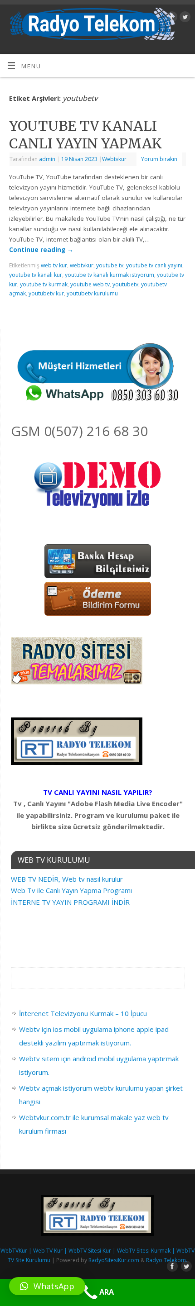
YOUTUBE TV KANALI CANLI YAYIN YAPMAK (85, 134)
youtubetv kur (46, 293)
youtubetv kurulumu (92, 293)
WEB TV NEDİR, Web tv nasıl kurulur (67, 878)
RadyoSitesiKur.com (113, 1260)
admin (47, 159)
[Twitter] (183, 18)
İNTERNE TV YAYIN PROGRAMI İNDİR (70, 902)
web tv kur (54, 265)
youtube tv (109, 265)
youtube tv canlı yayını (154, 265)
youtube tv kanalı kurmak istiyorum (109, 275)
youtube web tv (90, 284)
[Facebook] (170, 18)
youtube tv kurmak (44, 284)
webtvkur (81, 265)
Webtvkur (114, 159)
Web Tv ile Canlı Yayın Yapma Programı (71, 890)
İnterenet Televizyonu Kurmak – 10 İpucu (83, 1013)
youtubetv (125, 284)
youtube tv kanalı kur (35, 275)
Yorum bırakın (159, 159)
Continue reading (41, 250)
